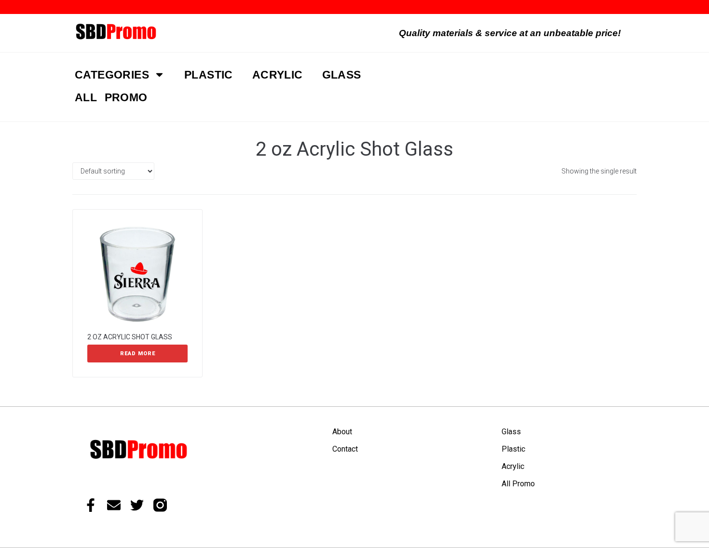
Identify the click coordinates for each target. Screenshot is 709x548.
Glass (511, 431)
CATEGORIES (112, 74)
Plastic (513, 449)
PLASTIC (208, 74)
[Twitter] (137, 505)
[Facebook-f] (90, 505)
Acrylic (513, 466)
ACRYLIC (277, 74)
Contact (345, 449)
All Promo (518, 483)
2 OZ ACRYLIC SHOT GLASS (129, 337)
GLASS (341, 74)
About (342, 431)
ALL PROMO (111, 97)
